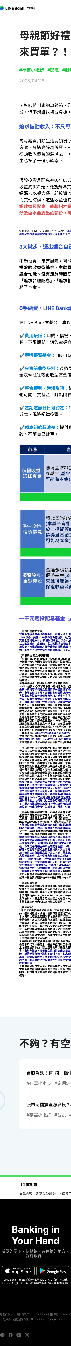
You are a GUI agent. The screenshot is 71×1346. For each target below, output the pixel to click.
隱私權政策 (22, 1314)
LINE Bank (30, 8)
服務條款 (5, 1314)
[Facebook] (11, 1335)
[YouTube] (19, 1335)
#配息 (53, 70)
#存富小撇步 (31, 70)
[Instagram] (27, 1335)
